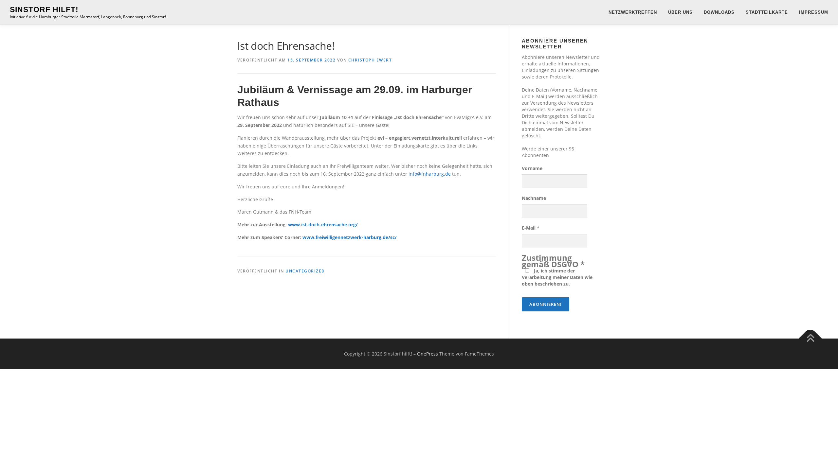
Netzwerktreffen (633, 12)
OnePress (427, 354)
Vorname (532, 168)
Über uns (680, 12)
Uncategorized (305, 271)
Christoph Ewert (370, 60)
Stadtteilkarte (767, 12)
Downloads (719, 12)
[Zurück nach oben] (810, 338)
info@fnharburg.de (430, 174)
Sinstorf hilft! (44, 9)
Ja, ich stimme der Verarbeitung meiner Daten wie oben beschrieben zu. (557, 277)
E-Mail (530, 228)
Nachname (534, 198)
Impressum (813, 12)
